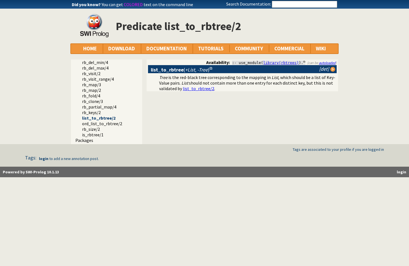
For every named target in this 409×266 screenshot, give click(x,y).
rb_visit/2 (91, 73)
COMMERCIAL (289, 48)
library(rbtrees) (281, 63)
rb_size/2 (91, 129)
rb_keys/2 (91, 112)
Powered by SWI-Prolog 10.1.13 (31, 171)
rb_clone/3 (92, 101)
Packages (84, 140)
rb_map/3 (91, 84)
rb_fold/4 (91, 95)
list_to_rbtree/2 (98, 118)
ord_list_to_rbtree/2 (102, 123)
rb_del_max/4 (95, 68)
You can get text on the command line (147, 4)
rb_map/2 (91, 90)
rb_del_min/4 (95, 62)
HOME (90, 48)
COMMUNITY (249, 48)
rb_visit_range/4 (98, 79)
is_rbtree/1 (93, 134)
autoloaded (327, 62)
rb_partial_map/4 (99, 107)
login (43, 158)
